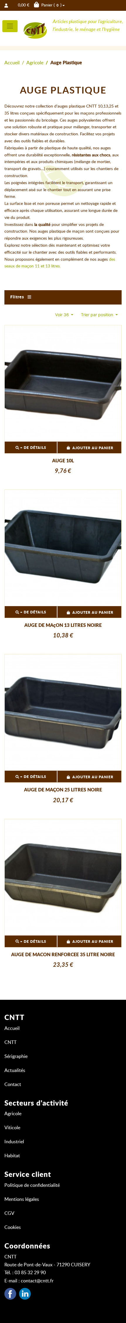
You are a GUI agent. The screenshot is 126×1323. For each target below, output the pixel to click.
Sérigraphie (16, 1056)
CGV (9, 1213)
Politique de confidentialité (32, 1185)
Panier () (39, 5)
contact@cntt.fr (37, 1281)
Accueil (12, 62)
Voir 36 (62, 314)
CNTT (10, 1042)
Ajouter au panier (92, 448)
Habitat (12, 1155)
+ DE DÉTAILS (32, 447)
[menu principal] (10, 26)
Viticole (12, 1127)
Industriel (14, 1141)
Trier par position (97, 314)
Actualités (14, 1070)
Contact (12, 1084)
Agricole (34, 62)
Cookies (12, 1227)
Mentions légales (21, 1199)
